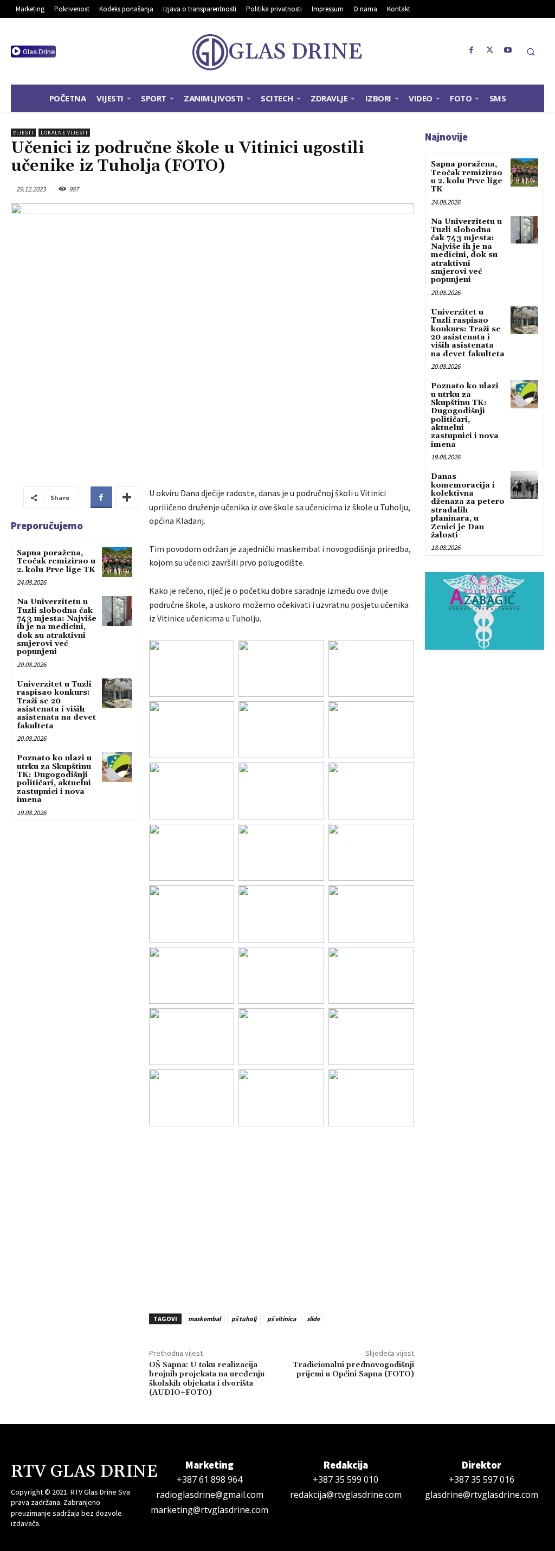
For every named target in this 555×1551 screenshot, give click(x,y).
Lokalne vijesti (64, 132)
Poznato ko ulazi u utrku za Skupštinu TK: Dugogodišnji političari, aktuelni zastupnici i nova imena (54, 779)
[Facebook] (471, 50)
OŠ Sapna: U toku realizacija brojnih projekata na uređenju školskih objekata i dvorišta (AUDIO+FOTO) (206, 1378)
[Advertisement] (281, 1216)
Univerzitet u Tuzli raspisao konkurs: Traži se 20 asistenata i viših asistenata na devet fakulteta (56, 705)
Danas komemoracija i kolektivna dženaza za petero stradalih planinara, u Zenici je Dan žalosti (468, 506)
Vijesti (23, 132)
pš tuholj (243, 1319)
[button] (530, 51)
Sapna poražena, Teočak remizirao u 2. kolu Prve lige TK (56, 561)
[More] (126, 497)
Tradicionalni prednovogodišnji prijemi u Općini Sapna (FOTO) (353, 1369)
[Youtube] (508, 50)
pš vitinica (281, 1319)
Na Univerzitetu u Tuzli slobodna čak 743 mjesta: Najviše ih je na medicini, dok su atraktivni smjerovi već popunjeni (56, 627)
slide (313, 1319)
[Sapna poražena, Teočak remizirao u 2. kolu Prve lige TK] (117, 562)
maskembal (204, 1319)
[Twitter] (489, 50)
